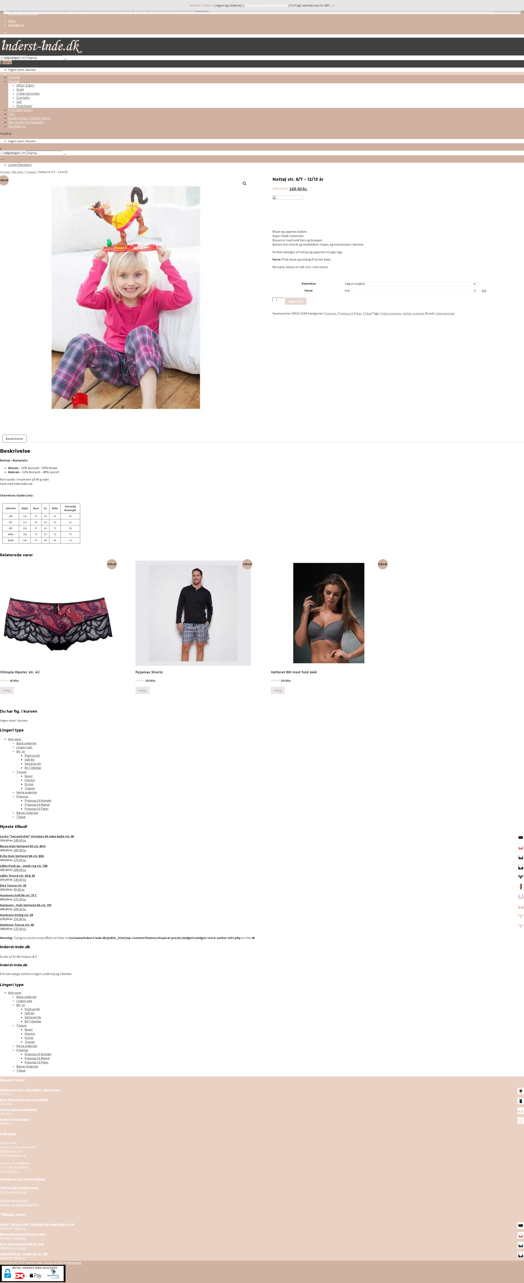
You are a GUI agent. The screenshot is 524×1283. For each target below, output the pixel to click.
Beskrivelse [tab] (14, 439)
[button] (244, 183)
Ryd (484, 290)
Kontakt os (16, 25)
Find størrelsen (20, 110)
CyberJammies (390, 313)
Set (19, 102)
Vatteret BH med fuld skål (294, 672)
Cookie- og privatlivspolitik (19, 1205)
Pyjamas (31, 172)
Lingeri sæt (24, 747)
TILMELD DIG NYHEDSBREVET (266, 5)
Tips (11, 114)
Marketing (74, 1263)
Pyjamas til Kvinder (38, 800)
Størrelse (309, 283)
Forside (14, 77)
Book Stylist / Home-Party (29, 118)
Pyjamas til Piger (349, 313)
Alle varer (18, 172)
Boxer (29, 776)
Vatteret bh (33, 764)
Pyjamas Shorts (149, 672)
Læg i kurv (295, 301)
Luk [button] (332, 5)
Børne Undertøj (27, 813)
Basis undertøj (26, 743)
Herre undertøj (26, 792)
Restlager (24, 106)
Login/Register (20, 165)
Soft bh (29, 759)
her (340, 252)
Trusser (21, 772)
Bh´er (20, 751)
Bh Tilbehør (33, 768)
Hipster (30, 780)
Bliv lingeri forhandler (26, 122)
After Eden (25, 85)
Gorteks (22, 98)
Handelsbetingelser (14, 1200)
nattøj (406, 313)
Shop (11, 21)
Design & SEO (53, 1263)
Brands (14, 81)
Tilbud (367, 313)
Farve (309, 290)
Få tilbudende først (19, 1190)
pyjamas (419, 313)
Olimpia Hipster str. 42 (20, 672)
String (29, 784)
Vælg (7, 690)
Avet (20, 89)
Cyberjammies (28, 94)
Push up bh (32, 755)
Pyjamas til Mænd (37, 804)
